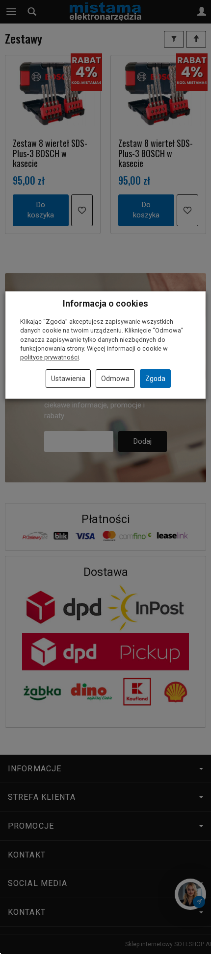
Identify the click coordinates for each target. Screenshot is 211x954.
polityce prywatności (49, 357)
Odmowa (115, 378)
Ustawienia (68, 378)
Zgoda (155, 378)
